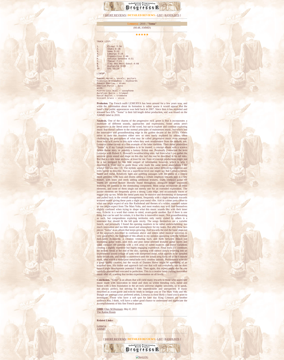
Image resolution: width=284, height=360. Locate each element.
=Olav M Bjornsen (113, 309)
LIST (160, 15)
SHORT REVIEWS (115, 15)
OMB (100, 309)
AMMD (101, 329)
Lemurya (101, 326)
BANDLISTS (172, 15)
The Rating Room (106, 312)
